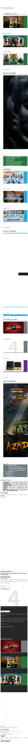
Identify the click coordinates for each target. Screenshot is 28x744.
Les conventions (10, 471)
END (4, 338)
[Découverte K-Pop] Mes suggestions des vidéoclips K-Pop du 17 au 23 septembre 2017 (15, 224)
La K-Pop (5, 188)
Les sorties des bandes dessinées (17, 468)
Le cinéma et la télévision (8, 32)
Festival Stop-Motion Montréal (14, 162)
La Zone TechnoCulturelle (13, 623)
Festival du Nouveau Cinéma (13, 157)
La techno (8, 474)
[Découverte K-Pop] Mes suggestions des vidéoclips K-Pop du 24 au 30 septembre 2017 (15, 204)
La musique (6, 166)
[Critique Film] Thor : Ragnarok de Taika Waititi (15, 66)
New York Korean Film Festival (14, 165)
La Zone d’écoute (10, 476)
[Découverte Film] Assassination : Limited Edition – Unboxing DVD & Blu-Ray (14, 374)
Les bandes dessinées (11, 465)
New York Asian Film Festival (13, 163)
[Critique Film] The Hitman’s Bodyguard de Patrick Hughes (14, 30)
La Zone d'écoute (6, 376)
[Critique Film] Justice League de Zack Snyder (14, 48)
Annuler (3, 742)
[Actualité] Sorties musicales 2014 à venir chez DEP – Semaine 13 (15, 309)
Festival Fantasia (10, 158)
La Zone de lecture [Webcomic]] (17, 470)
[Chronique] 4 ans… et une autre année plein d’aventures (14, 354)
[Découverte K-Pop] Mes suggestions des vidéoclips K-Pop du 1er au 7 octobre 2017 (15, 185)
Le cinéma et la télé (8, 11)
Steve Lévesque (6, 311)
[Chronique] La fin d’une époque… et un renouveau (13, 335)
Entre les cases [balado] (6, 577)
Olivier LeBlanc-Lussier (8, 153)
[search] (10, 726)
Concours (5, 154)
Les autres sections (8, 316)
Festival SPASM (10, 160)
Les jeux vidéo (6, 462)
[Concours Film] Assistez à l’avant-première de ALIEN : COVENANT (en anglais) (15, 151)
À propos (5, 478)
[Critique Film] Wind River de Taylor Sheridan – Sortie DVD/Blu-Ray (15, 490)
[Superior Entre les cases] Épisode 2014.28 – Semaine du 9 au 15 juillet (13, 573)
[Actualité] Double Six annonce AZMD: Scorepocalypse (12, 459)
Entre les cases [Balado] (15, 466)
